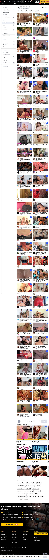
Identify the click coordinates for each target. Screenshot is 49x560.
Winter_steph (22, 389)
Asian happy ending (23, 375)
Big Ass (18, 476)
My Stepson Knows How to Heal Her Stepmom (40, 159)
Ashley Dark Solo (23, 359)
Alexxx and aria (38, 25)
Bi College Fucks (23, 25)
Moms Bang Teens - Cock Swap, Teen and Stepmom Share (40, 253)
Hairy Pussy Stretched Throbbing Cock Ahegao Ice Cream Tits (25, 213)
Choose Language (4, 540)
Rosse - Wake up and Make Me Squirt (41, 266)
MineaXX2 (21, 187)
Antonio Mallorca (38, 281)
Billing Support (25, 534)
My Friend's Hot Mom (23, 295)
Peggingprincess (23, 254)
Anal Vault (21, 321)
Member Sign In (3, 534)
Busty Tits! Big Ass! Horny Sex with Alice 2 (41, 51)
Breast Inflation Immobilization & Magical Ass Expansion (25, 159)
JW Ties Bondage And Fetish (25, 416)
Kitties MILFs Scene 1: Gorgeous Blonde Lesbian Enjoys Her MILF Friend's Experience (25, 333)
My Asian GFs (37, 375)
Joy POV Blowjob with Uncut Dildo (41, 37)
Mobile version (3, 539)
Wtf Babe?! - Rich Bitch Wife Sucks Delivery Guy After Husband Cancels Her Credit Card (26, 105)
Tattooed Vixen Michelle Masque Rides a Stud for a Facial (40, 347)
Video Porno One (38, 214)
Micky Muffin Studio (23, 66)
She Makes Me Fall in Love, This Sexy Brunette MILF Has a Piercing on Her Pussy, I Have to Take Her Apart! (41, 213)
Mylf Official (37, 78)
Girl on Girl (21, 228)
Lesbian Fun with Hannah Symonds (40, 388)
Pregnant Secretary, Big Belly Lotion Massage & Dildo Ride (41, 333)
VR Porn (9, 3)
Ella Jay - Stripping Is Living (41, 64)
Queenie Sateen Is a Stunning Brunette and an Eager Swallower (41, 92)
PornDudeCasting (38, 120)
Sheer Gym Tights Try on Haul (26, 144)
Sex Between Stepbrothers (40, 226)
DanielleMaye (22, 240)
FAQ (23, 536)
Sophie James (19, 441)
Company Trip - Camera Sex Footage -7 (41, 145)
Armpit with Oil (38, 239)
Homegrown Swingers (39, 415)
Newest (4, 27)
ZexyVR (36, 65)
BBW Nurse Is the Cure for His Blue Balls (41, 24)
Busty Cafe (22, 200)
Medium (6, 54)
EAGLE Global (37, 52)
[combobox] (16, 1)
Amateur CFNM (38, 401)
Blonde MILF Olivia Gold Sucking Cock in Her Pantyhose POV (25, 347)
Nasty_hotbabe (22, 281)
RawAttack (37, 348)
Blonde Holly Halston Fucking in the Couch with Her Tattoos (26, 293)
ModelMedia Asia (23, 174)
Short (5, 52)
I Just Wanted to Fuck (24, 265)
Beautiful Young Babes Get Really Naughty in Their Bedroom (25, 227)
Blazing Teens (22, 214)
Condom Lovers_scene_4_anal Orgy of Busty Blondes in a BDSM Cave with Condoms (41, 199)
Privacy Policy (14, 534)
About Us (24, 537)
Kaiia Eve (21, 160)
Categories (26, 3)
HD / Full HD (5, 44)
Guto (20, 120)
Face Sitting (22, 239)
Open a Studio (36, 535)
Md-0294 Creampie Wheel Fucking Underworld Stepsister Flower (25, 172)
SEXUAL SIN (37, 201)
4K (3, 46)
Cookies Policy (14, 536)
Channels (38, 3)
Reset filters (5, 66)
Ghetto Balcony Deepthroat (25, 91)
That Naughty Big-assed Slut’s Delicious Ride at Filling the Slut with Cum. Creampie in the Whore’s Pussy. (26, 119)
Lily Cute (21, 107)
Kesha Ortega (22, 52)
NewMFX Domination (39, 106)
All (3, 41)
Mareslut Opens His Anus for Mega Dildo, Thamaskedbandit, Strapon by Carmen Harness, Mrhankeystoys (26, 253)
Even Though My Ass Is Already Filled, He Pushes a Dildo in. (25, 186)
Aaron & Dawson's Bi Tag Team (25, 24)
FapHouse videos (6, 9)
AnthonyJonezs (38, 295)
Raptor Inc (37, 146)
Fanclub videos (6, 12)
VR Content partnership (37, 540)
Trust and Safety (14, 537)
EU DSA (13, 539)
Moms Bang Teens (38, 254)
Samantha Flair (35, 441)
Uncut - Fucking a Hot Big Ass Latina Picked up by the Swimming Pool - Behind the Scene (41, 280)
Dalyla (36, 240)
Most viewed (5, 29)
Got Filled (37, 186)
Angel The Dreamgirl (39, 307)
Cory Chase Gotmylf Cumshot (41, 77)
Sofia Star (37, 39)
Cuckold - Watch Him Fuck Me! (25, 65)
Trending (4, 22)
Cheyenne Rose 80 (38, 389)
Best (4, 25)
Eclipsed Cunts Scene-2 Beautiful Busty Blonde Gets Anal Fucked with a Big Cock (25, 401)
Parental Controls (14, 542)
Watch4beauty (38, 133)
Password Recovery (4, 536)
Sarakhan (37, 160)
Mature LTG (35, 461)
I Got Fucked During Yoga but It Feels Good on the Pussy (41, 172)
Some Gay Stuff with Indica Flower (25, 37)
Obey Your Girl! (38, 104)
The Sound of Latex (39, 306)
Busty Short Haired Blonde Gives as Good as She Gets (41, 374)
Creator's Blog (3, 537)
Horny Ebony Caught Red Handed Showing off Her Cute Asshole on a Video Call (26, 280)
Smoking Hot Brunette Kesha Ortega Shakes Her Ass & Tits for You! (26, 51)
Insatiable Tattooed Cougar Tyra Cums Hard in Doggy (25, 78)
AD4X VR (21, 361)
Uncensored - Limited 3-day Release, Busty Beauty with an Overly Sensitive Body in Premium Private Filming (26, 374)
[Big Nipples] (39, 471)
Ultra (16, 3)
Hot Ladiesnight (23, 306)
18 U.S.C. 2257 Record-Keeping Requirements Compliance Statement (13, 547)
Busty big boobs (20, 461)
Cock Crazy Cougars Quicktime (24, 415)
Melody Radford (22, 145)
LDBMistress (22, 133)
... (31, 421)
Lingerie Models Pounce (40, 400)
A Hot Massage (38, 414)
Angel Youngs (22, 39)
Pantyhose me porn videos (24, 348)
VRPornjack (37, 268)
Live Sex (44, 3)
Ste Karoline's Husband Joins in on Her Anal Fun (26, 320)
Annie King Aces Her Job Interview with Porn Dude (40, 119)
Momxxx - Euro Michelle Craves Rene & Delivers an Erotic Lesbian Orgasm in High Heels (40, 320)
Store (20, 3)
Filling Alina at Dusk (39, 185)
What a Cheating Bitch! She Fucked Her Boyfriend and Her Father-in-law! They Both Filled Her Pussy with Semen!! (26, 388)
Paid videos (5, 14)
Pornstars (32, 3)
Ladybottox (37, 362)
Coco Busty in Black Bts (24, 198)
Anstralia (37, 174)
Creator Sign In (36, 537)
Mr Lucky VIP (37, 93)
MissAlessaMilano (23, 92)
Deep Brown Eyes (39, 132)
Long (5, 57)
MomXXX (37, 321)
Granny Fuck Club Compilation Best (39, 360)
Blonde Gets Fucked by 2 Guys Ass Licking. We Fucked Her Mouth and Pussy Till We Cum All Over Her (41, 293)
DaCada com (22, 307)
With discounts (7, 17)
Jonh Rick (37, 227)
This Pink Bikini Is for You (25, 132)
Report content (25, 539)
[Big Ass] (24, 471)
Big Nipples (34, 476)
